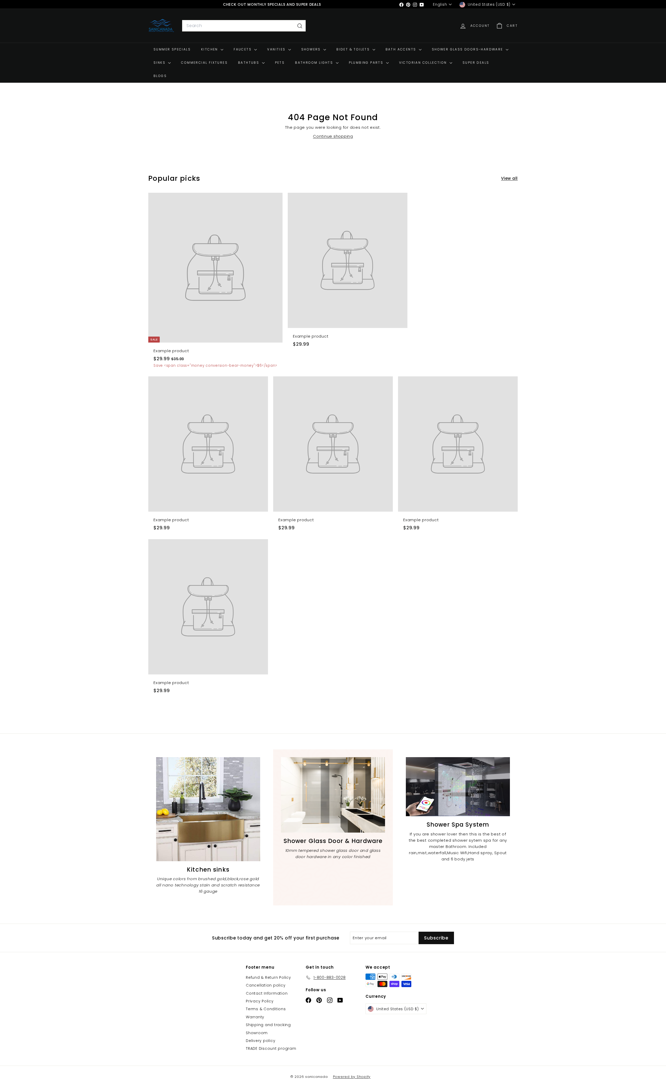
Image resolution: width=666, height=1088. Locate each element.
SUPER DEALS (476, 63)
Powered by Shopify (352, 1076)
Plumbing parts (367, 63)
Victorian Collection (423, 63)
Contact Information (266, 993)
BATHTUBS (249, 63)
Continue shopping (333, 136)
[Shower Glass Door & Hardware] (333, 795)
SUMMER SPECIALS (172, 49)
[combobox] (244, 26)
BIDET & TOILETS (353, 49)
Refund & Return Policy (268, 977)
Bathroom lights (314, 63)
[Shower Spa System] (458, 786)
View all (509, 178)
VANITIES (277, 49)
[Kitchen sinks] (208, 809)
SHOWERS (311, 49)
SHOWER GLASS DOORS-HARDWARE (468, 49)
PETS (280, 63)
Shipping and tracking (268, 1024)
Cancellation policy (265, 985)
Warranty (255, 1017)
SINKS (160, 63)
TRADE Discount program (271, 1048)
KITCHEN (210, 49)
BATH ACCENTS (402, 49)
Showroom (257, 1032)
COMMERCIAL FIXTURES (204, 63)
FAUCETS (243, 49)
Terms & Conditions (266, 1009)
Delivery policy (260, 1040)
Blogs (160, 76)
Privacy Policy (260, 1001)
